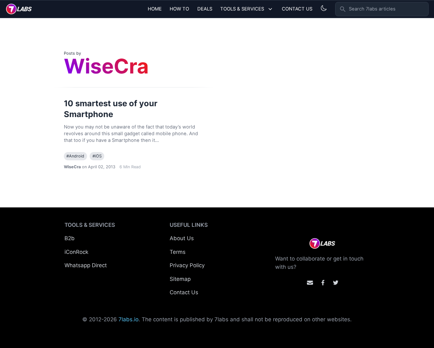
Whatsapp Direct (85, 265)
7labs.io (129, 319)
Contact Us (297, 9)
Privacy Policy (187, 265)
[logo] (18, 9)
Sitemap (180, 279)
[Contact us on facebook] (323, 282)
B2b (69, 238)
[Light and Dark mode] (323, 8)
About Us (182, 238)
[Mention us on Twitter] (335, 282)
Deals (204, 9)
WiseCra (72, 166)
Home (155, 9)
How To (179, 9)
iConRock (76, 252)
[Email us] (310, 282)
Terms (178, 252)
